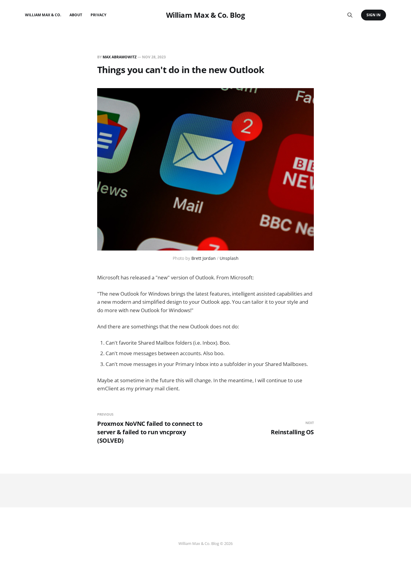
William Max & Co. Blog (205, 15)
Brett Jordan (203, 258)
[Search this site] (349, 15)
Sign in (373, 14)
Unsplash (229, 258)
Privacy (98, 14)
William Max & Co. (43, 14)
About (76, 14)
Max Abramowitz (120, 57)
